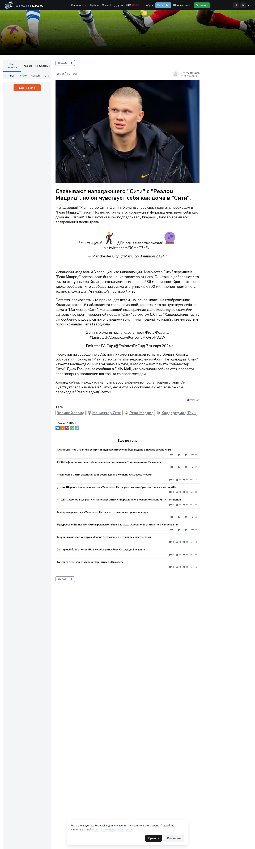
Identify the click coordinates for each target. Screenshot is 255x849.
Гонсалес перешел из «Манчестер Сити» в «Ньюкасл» (90, 562)
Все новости (78, 5)
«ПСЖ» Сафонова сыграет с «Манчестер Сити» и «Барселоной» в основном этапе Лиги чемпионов (119, 499)
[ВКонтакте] (58, 428)
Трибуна (148, 5)
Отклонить (174, 838)
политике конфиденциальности (112, 829)
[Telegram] (77, 428)
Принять (153, 838)
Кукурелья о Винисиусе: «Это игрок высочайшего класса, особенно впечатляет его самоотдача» (117, 524)
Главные (27, 65)
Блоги (60, 74)
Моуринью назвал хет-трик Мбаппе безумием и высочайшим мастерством (104, 537)
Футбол (94, 5)
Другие (119, 5)
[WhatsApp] (72, 428)
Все (12, 75)
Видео (161, 5)
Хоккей (106, 5)
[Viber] (67, 428)
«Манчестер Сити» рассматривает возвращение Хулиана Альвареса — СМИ (104, 474)
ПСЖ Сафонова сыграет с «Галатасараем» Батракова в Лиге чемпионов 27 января (109, 462)
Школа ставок (181, 5)
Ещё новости (27, 87)
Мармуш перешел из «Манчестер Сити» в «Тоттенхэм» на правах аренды (102, 512)
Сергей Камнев (190, 73)
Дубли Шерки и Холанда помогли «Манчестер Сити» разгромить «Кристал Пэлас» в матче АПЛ (117, 487)
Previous (5, 75)
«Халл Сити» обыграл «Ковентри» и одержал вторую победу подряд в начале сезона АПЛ (114, 449)
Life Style (132, 5)
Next (48, 75)
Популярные (42, 65)
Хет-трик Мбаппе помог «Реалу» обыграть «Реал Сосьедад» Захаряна (101, 549)
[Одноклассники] (62, 428)
